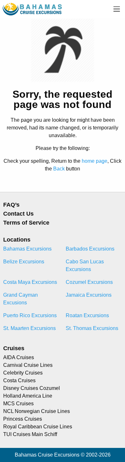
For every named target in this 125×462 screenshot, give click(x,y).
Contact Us (18, 214)
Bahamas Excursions (27, 249)
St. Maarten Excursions (29, 328)
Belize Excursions (23, 261)
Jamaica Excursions (89, 295)
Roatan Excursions (87, 315)
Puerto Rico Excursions (30, 315)
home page (94, 161)
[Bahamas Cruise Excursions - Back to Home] (33, 9)
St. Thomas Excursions (92, 328)
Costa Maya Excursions (30, 282)
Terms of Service (26, 223)
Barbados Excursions (90, 249)
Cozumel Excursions (89, 282)
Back (59, 168)
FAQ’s (11, 205)
